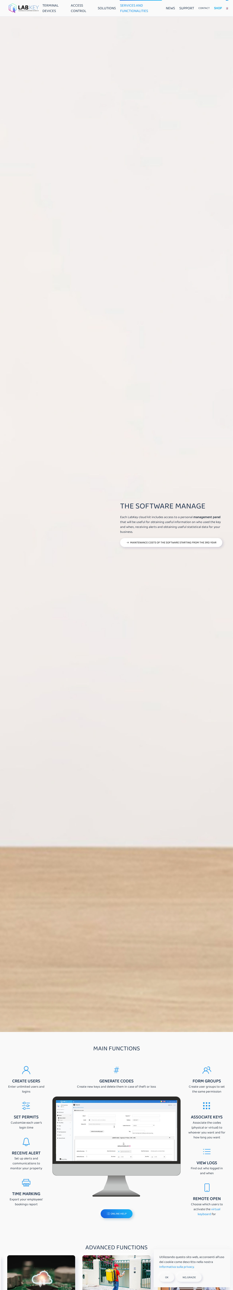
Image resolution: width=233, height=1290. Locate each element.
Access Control (78, 8)
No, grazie (189, 1277)
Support (186, 8)
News (170, 8)
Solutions (107, 8)
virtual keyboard (209, 1212)
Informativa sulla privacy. (176, 1266)
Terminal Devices (50, 8)
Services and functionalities (134, 8)
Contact (204, 8)
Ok (166, 1277)
